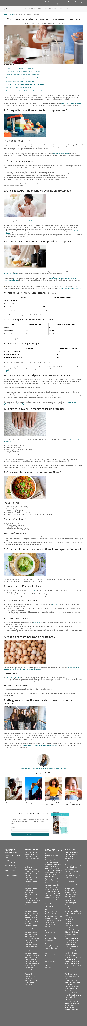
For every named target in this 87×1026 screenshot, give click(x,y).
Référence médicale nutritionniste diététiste (13, 856)
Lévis (50, 866)
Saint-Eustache (49, 887)
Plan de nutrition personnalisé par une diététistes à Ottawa (71, 903)
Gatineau (48, 864)
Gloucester (48, 914)
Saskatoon (53, 962)
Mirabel (55, 868)
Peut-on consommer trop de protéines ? (19, 88)
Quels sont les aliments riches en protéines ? (20, 81)
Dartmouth (48, 938)
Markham (54, 916)
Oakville (47, 920)
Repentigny (48, 879)
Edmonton (53, 932)
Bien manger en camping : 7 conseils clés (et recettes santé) (73, 867)
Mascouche (48, 868)
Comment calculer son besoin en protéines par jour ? (23, 75)
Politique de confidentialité (11, 875)
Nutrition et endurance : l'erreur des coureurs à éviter (72, 877)
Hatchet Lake (49, 940)
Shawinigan (55, 898)
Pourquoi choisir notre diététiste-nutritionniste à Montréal (72, 982)
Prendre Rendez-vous (77, 8)
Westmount (48, 906)
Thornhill (58, 920)
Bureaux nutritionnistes (11, 868)
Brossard (56, 858)
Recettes (56, 8)
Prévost (47, 877)
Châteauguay (49, 860)
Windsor (47, 926)
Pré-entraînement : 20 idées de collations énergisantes (72, 854)
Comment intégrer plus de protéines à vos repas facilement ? (25, 84)
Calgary (47, 932)
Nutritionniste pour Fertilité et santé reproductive (31, 890)
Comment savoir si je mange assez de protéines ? (22, 78)
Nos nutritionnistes (10, 865)
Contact (7, 860)
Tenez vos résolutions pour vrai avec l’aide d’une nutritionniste (53, 803)
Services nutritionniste (35, 8)
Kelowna (47, 954)
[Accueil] (5, 8)
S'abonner (30, 834)
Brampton (48, 912)
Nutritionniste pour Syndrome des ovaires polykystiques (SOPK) (32, 963)
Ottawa (52, 920)
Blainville (47, 856)
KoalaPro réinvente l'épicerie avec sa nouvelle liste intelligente (73, 909)
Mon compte (79, 2)
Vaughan (47, 924)
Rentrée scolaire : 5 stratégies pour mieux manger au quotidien (72, 861)
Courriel (13, 827)
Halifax (55, 938)
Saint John (54, 948)
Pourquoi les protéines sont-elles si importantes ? (22, 68)
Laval (46, 866)
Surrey (53, 954)
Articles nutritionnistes (10, 870)
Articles (62, 8)
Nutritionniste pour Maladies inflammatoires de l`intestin (33, 922)
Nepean (55, 918)
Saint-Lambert (55, 891)
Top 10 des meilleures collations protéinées (32, 802)
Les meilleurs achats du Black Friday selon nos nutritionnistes (72, 1003)
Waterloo (54, 924)
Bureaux (51, 8)
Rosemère (48, 881)
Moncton (48, 948)
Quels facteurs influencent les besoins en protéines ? (23, 71)
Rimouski (55, 879)
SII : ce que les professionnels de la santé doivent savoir (71, 924)
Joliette (58, 864)
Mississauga (49, 918)
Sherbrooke (48, 900)
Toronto (47, 922)
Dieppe (47, 946)
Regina (47, 962)
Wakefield (58, 904)
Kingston (47, 916)
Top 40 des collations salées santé (11, 802)
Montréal (48, 872)
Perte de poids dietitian (32, 938)
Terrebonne (56, 900)
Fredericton (53, 946)
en (67, 8)
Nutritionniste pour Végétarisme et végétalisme (31, 982)
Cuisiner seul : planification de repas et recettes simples (72, 884)
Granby (53, 864)
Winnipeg (48, 967)
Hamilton (55, 914)
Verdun (52, 904)
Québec (52, 877)
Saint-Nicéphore (50, 893)
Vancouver (48, 956)
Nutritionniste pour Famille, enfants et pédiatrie (31, 884)
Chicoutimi (57, 860)
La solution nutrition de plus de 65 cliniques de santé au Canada (72, 953)
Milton (60, 916)
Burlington (55, 912)
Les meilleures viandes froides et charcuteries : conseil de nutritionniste (72, 803)
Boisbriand (54, 856)
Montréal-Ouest (56, 872)
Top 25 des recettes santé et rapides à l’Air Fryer (72, 976)
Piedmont (48, 874)
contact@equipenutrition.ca (61, 4)
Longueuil (55, 866)
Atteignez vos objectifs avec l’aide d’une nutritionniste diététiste (26, 91)
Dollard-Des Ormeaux (52, 862)
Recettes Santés (9, 873)
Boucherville (49, 858)
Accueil (26, 8)
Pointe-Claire (56, 874)
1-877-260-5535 (44, 2)
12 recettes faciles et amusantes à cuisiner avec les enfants (71, 943)
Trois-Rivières (49, 902)
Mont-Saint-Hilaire (56, 870)
